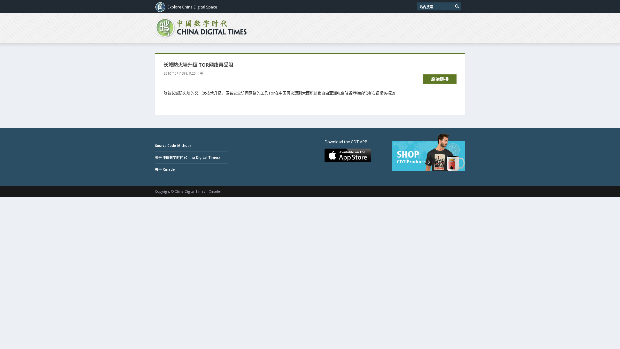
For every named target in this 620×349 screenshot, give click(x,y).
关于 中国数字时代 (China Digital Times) (187, 157)
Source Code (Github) (173, 145)
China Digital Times (190, 191)
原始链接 (440, 79)
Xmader (215, 191)
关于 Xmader (165, 169)
